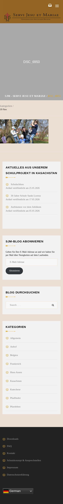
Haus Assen (16, 372)
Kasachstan (16, 381)
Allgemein (15, 338)
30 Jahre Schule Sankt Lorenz (26, 195)
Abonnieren (14, 270)
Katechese (15, 389)
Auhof (13, 346)
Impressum (12, 467)
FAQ (9, 446)
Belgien (14, 355)
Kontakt (11, 453)
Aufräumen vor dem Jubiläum (26, 207)
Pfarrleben (15, 406)
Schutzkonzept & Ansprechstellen (24, 460)
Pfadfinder (15, 398)
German (15, 491)
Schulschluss (17, 184)
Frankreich (15, 364)
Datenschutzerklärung (18, 474)
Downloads (12, 439)
